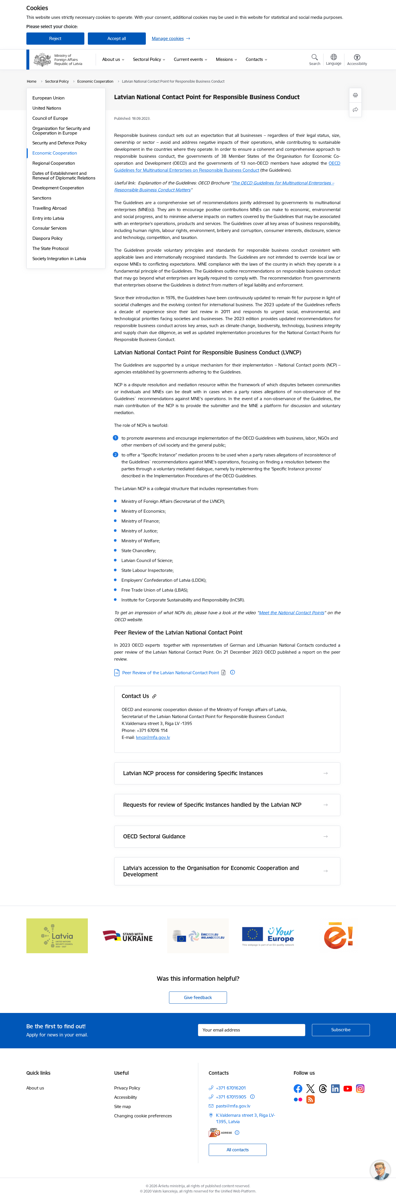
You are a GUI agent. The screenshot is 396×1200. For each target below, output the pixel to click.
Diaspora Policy (47, 238)
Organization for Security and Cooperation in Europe (61, 131)
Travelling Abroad (49, 208)
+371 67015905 (231, 1097)
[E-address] (220, 1132)
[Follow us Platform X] (310, 1088)
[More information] (232, 672)
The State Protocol (50, 248)
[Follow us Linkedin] (335, 1088)
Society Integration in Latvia (59, 258)
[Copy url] (153, 696)
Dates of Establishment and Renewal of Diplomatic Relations (63, 176)
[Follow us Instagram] (360, 1088)
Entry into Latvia (48, 218)
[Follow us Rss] (310, 1099)
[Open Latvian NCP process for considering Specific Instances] (325, 773)
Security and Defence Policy (59, 143)
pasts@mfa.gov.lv (233, 1106)
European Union (48, 98)
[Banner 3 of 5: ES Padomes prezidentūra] (198, 935)
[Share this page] (355, 110)
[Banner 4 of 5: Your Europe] (268, 935)
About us (35, 1088)
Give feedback (198, 997)
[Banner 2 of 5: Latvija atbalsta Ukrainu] (127, 935)
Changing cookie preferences (143, 1116)
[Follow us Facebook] (298, 1088)
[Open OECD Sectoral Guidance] (325, 836)
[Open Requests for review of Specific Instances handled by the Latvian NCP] (325, 805)
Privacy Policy (127, 1088)
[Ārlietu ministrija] (58, 60)
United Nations (46, 108)
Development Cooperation (58, 188)
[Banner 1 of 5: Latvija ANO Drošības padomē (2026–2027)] (57, 935)
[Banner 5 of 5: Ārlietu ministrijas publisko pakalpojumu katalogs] (338, 935)
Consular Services (49, 228)
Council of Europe (50, 118)
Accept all (117, 38)
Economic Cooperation (54, 153)
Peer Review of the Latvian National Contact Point (170, 672)
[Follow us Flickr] (298, 1099)
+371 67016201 (231, 1088)
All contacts (238, 1149)
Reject (55, 38)
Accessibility (125, 1097)
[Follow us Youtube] (348, 1088)
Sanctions (41, 198)
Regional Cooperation (53, 163)
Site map (122, 1106)
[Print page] (355, 95)
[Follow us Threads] (323, 1088)
